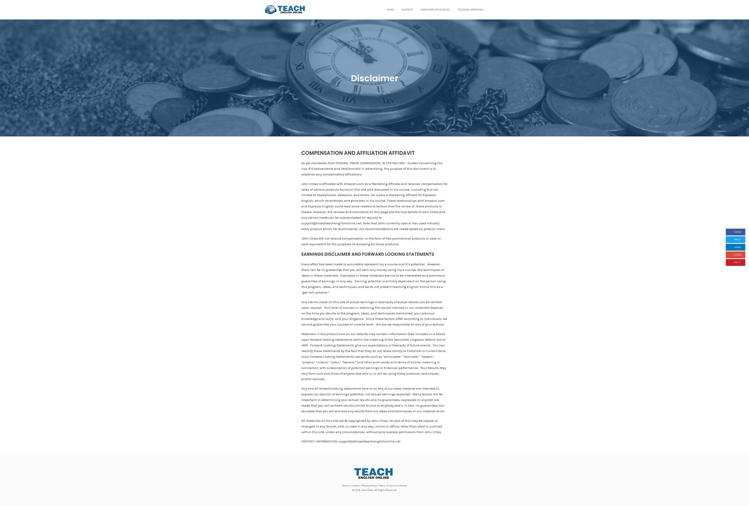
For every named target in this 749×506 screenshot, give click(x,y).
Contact (407, 9)
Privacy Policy (369, 485)
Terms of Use (385, 485)
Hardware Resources (435, 9)
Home (390, 9)
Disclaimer (374, 78)
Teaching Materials (471, 9)
